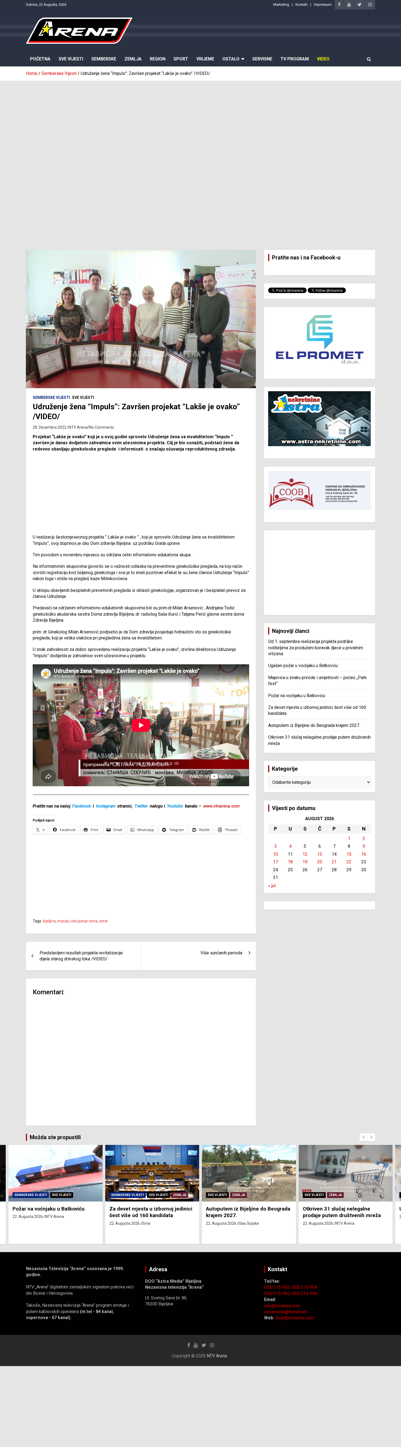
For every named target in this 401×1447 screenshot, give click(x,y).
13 (319, 854)
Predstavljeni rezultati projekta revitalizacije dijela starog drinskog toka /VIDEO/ (81, 955)
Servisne (262, 59)
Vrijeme (205, 59)
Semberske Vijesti (51, 397)
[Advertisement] (200, 122)
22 (348, 861)
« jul (272, 885)
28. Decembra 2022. (50, 427)
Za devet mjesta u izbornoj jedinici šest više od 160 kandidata (150, 1212)
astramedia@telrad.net (285, 1311)
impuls (63, 921)
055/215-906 (304, 1293)
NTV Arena (78, 427)
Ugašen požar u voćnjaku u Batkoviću (303, 665)
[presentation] (363, 1137)
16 (363, 854)
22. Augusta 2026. (28, 1216)
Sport (180, 59)
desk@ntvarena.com (294, 1317)
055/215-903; (278, 1287)
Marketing (281, 4)
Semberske (103, 59)
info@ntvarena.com (282, 1305)
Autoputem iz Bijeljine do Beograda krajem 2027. (314, 725)
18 (290, 861)
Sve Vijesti (71, 59)
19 (305, 861)
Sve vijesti (83, 397)
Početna (40, 59)
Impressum (323, 4)
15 (348, 854)
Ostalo (231, 59)
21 (334, 861)
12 (305, 854)
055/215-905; (278, 1293)
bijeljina (49, 921)
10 (275, 854)
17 (275, 861)
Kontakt (301, 4)
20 (319, 861)
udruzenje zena (83, 921)
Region (157, 59)
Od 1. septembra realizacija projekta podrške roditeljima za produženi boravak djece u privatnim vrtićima (315, 647)
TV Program (294, 59)
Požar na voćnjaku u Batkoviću (296, 695)
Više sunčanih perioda (221, 952)
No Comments (101, 427)
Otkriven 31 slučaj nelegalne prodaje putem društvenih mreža (342, 1212)
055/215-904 (304, 1287)
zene (103, 921)
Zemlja (133, 59)
